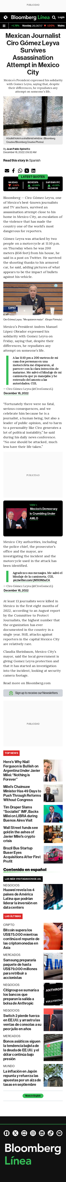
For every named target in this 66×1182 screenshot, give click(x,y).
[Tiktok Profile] (51, 1133)
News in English (33, 1096)
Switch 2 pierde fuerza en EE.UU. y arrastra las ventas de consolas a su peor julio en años (22, 1022)
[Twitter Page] (15, 1133)
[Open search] (53, 17)
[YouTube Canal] (24, 1133)
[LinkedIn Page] (42, 1133)
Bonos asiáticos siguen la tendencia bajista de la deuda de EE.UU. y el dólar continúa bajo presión (21, 1050)
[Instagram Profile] (33, 1133)
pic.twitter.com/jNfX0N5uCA (31, 580)
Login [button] (61, 17)
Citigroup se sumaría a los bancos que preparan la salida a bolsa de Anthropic (21, 996)
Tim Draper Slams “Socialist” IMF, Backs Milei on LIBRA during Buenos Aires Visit (20, 814)
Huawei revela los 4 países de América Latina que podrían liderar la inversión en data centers (20, 899)
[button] (7, 171)
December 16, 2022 (16, 393)
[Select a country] (5, 17)
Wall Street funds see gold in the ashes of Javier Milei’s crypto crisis (20, 834)
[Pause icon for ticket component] (4, 26)
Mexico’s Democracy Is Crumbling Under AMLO (43, 513)
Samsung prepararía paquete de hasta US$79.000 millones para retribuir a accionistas (20, 969)
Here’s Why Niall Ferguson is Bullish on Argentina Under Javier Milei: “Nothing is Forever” (21, 771)
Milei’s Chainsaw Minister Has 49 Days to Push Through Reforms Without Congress (22, 793)
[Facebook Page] (7, 1133)
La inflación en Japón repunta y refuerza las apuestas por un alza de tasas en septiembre (22, 1078)
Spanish (35, 160)
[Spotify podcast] (59, 1133)
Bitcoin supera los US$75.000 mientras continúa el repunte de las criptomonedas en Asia (21, 939)
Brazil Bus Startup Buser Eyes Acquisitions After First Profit (22, 854)
